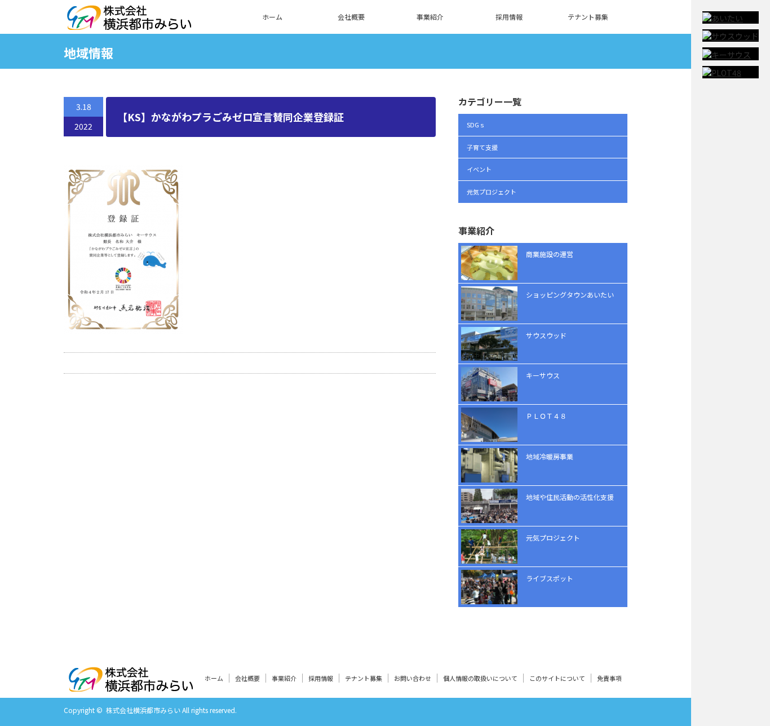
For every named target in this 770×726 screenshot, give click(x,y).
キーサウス (543, 375)
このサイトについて (557, 678)
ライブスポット (549, 578)
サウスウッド (546, 335)
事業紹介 (430, 16)
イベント (479, 169)
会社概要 (351, 16)
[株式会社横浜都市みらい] (129, 23)
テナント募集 (588, 16)
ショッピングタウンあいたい (570, 294)
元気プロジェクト (491, 191)
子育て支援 (482, 147)
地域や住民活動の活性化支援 (570, 497)
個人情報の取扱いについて (480, 678)
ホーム (272, 16)
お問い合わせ (412, 678)
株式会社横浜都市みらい (143, 710)
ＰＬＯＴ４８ (546, 415)
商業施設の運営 (549, 254)
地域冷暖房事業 (549, 456)
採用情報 (509, 16)
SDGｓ (476, 124)
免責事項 (609, 678)
